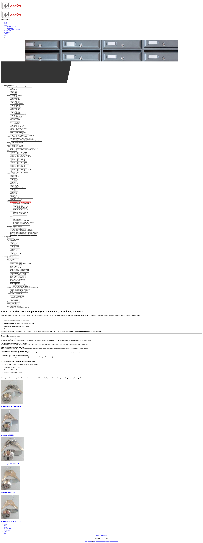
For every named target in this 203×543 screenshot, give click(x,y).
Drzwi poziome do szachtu (17, 294)
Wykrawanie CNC (11, 26)
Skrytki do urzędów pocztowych (18, 227)
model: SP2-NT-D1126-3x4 (17, 125)
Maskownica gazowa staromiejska (21, 286)
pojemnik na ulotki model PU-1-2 (18, 153)
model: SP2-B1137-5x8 (16, 116)
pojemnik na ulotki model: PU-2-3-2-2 (19, 166)
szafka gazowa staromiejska (20, 284)
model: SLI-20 (13, 192)
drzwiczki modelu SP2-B (19, 213)
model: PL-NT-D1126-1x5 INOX (18, 128)
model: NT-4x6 (14, 115)
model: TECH (13, 193)
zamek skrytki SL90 (18, 205)
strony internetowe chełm (99, 541)
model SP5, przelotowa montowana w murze (21, 198)
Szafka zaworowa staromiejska (18, 273)
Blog (5, 35)
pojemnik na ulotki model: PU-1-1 (18, 152)
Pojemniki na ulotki (12, 151)
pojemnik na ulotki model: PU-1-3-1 (19, 158)
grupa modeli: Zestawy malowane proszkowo (21, 138)
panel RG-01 (13, 195)
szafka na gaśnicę (14, 304)
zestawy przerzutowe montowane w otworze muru (22, 149)
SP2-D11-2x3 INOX (15, 119)
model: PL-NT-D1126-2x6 (17, 126)
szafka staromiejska (15, 283)
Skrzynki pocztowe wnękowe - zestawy (17, 136)
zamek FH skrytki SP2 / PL (20, 208)
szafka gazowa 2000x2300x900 (18, 277)
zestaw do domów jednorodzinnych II (19, 269)
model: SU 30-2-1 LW (15, 253)
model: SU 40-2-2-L (15, 247)
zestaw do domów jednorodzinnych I (19, 270)
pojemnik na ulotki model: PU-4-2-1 (19, 172)
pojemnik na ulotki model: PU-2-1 (18, 161)
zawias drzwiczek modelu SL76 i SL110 (23, 222)
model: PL (12, 88)
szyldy (11, 216)
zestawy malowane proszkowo (18, 132)
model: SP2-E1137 (15, 118)
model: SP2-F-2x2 (14, 98)
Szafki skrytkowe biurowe (13, 239)
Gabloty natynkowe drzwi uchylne (19, 290)
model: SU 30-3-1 (14, 249)
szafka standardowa (15, 282)
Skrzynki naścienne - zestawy (14, 95)
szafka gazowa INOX (15, 267)
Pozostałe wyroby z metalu (13, 302)
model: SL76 (13, 94)
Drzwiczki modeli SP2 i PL (20, 215)
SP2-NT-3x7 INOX (15, 122)
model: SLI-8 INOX (15, 186)
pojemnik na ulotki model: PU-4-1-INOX (20, 169)
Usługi (5, 25)
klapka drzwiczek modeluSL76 (21, 223)
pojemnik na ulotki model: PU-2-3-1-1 (19, 163)
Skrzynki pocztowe (8, 85)
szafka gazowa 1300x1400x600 (18, 276)
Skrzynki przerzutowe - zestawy (15, 146)
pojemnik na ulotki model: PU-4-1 (18, 171)
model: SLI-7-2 (14, 185)
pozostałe (12, 218)
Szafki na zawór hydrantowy (14, 306)
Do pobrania (7, 32)
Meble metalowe (8, 236)
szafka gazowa (14, 266)
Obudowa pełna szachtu (16, 297)
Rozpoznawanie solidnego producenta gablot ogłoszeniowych (22, 287)
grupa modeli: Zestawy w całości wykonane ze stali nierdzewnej (26, 141)
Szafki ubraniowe (11, 240)
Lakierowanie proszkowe (13, 29)
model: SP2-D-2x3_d (15, 105)
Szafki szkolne (10, 237)
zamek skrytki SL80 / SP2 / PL (21, 209)
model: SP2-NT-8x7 (15, 121)
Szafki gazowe (10, 260)
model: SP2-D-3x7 (15, 109)
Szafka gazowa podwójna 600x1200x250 (20, 263)
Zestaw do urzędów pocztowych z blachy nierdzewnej (23, 233)
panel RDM (13, 196)
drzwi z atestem (14, 300)
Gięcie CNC (10, 28)
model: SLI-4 (13, 181)
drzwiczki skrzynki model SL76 (21, 212)
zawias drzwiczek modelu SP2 (21, 220)
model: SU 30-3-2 (14, 255)
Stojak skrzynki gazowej (16, 262)
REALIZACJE (7, 30)
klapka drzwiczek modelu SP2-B (21, 225)
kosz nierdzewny (11, 259)
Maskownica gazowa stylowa (17, 280)
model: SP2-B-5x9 (15, 96)
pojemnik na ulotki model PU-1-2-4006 (20, 155)
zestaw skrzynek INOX (16, 199)
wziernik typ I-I (17, 219)
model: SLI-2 (13, 178)
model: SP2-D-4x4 (15, 101)
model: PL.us (13, 89)
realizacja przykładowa (16, 129)
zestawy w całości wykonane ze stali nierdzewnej (22, 135)
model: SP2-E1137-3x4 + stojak (18, 114)
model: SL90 (13, 92)
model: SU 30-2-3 (14, 243)
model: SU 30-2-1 (14, 246)
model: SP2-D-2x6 (15, 111)
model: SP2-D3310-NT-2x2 (17, 104)
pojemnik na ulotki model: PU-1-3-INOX (20, 156)
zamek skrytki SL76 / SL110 (20, 206)
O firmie (6, 23)
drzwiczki (12, 210)
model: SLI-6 (13, 182)
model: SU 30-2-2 (14, 242)
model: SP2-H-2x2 (15, 102)
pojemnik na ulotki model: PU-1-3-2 (19, 159)
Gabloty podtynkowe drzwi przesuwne (20, 289)
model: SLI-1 (13, 175)
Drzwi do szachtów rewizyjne (14, 293)
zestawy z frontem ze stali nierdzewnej (19, 134)
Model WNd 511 (14, 143)
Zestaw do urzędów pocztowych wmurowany (21, 230)
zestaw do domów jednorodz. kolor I (19, 272)
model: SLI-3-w (14, 179)
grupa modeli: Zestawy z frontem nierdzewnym (22, 139)
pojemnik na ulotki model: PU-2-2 (18, 162)
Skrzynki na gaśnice (12, 303)
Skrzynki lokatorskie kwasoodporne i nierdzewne (19, 87)
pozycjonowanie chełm (112, 541)
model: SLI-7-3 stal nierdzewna (18, 188)
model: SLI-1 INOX (15, 176)
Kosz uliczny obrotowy (13, 257)
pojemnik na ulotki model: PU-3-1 (18, 168)
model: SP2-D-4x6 (15, 112)
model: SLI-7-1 (14, 183)
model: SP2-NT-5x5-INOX (17, 131)
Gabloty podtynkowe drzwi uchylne (19, 292)
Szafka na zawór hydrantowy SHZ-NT (20, 307)
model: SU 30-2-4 (14, 245)
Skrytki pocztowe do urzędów (14, 226)
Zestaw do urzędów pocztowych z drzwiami (21, 229)
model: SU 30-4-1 (14, 252)
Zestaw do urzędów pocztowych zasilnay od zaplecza (23, 235)
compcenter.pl (88, 541)
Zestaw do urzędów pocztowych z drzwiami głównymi (24, 232)
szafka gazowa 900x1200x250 (17, 279)
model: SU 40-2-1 (14, 250)
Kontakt (6, 33)
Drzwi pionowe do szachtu (17, 296)
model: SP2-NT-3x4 (15, 124)
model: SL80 (13, 91)
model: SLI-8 (13, 189)
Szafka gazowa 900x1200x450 (18, 274)
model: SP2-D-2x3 (15, 108)
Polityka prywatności (101, 535)
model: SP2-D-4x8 (15, 99)
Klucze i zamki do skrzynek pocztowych (20, 202)
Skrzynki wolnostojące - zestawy (15, 145)
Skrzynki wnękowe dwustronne (15, 142)
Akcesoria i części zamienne (14, 200)
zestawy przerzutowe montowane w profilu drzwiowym (24, 148)
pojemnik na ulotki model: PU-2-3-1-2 (19, 165)
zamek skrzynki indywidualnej (21, 203)
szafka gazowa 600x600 (16, 265)
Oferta (5, 22)
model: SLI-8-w (14, 190)
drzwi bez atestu (14, 299)
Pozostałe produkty (8, 256)
